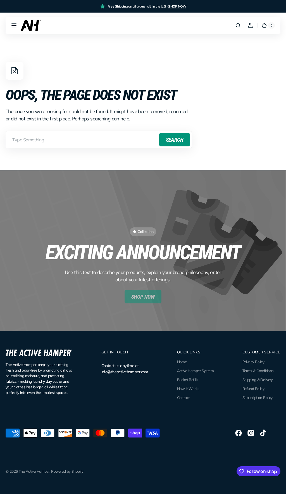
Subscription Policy (257, 397)
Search (174, 139)
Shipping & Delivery (257, 379)
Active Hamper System (195, 370)
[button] (14, 25)
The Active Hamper (34, 471)
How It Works (188, 388)
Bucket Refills (187, 379)
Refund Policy (253, 388)
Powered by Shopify (67, 471)
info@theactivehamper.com (124, 371)
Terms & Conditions (258, 370)
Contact (183, 397)
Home (182, 362)
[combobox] (99, 139)
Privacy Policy (253, 362)
